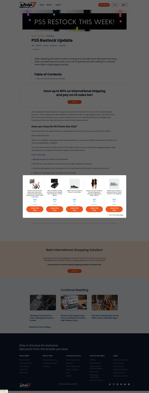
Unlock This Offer (35, 209)
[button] (4, 391)
